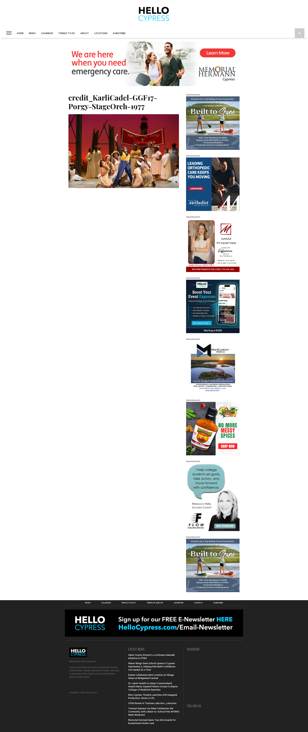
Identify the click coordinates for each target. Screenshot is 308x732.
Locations (100, 33)
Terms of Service (155, 603)
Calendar (47, 33)
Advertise (178, 603)
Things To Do (66, 33)
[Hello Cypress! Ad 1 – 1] (213, 271)
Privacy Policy (129, 603)
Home (20, 33)
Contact (198, 603)
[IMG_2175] (213, 393)
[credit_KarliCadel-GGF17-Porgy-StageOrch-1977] (123, 187)
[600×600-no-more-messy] (213, 454)
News (32, 33)
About (84, 33)
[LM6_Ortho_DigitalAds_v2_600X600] (213, 210)
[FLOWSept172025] (213, 530)
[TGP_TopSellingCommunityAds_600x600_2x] (213, 149)
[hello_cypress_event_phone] (213, 332)
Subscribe (119, 33)
